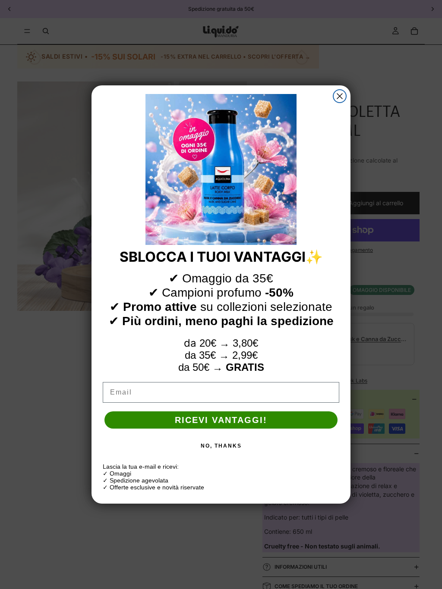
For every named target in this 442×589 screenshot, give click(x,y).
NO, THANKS (221, 446)
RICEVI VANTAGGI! (221, 420)
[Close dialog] (339, 96)
